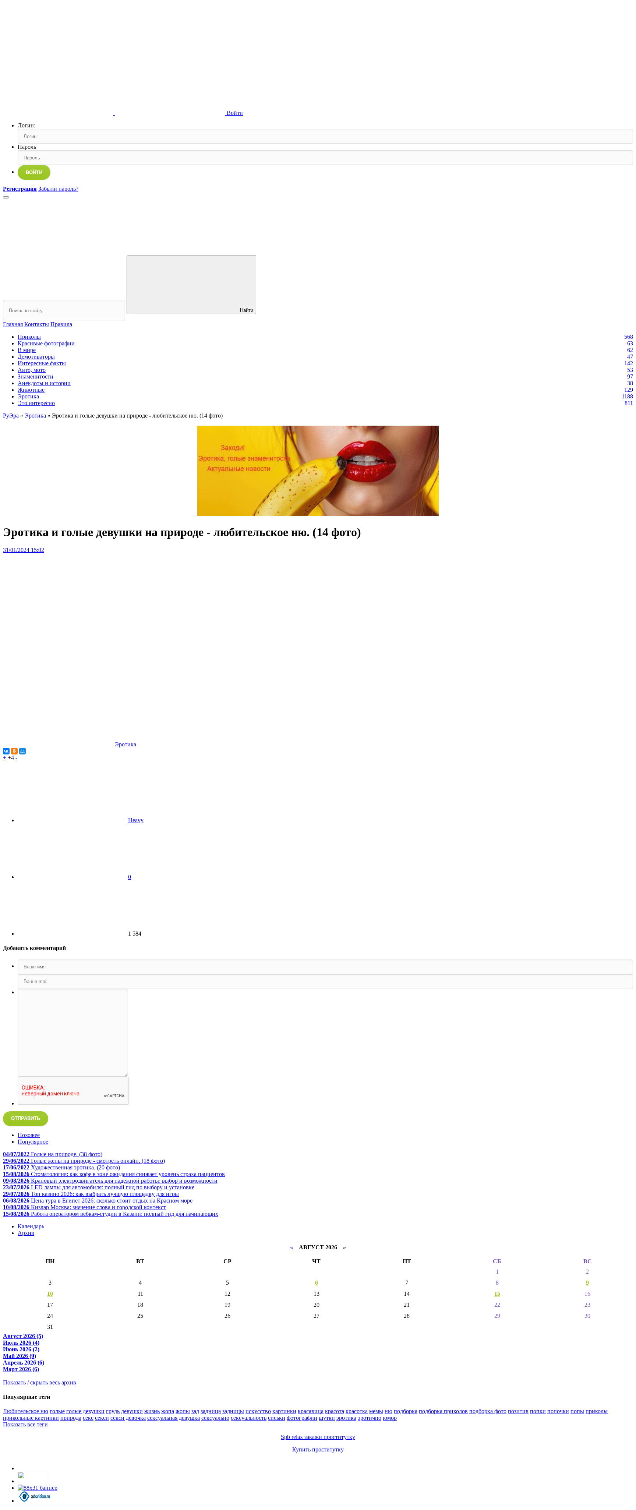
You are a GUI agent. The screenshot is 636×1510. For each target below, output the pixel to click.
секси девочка (128, 1418)
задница (211, 1411)
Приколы (29, 337)
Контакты (36, 324)
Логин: (26, 125)
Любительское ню (25, 1411)
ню (388, 1411)
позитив (518, 1411)
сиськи (276, 1418)
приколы (597, 1411)
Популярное (33, 1141)
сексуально (215, 1418)
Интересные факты (42, 363)
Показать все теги (25, 1424)
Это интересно (36, 403)
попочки (558, 1411)
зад (195, 1411)
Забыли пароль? (58, 189)
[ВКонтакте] (6, 751)
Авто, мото (32, 370)
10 (50, 1294)
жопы (183, 1411)
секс (88, 1418)
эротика (346, 1418)
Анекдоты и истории (44, 383)
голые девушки (85, 1411)
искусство (258, 1411)
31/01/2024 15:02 (23, 550)
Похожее (29, 1135)
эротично (369, 1418)
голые (57, 1411)
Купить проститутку (318, 1449)
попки (538, 1411)
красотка (357, 1411)
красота (334, 1411)
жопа (167, 1411)
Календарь (31, 1226)
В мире (27, 350)
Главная (13, 324)
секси (102, 1418)
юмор (390, 1418)
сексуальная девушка (173, 1418)
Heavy (136, 820)
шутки (327, 1418)
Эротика (28, 396)
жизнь (152, 1411)
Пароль (27, 147)
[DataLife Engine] (58, 56)
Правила (61, 324)
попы (577, 1411)
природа (70, 1418)
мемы (376, 1411)
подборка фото (487, 1411)
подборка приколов (443, 1411)
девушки (132, 1411)
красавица (311, 1411)
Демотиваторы (36, 356)
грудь (113, 1411)
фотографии (302, 1418)
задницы (233, 1411)
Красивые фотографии (46, 343)
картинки (284, 1411)
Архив (26, 1233)
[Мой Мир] (22, 751)
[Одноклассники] (14, 751)
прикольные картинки (31, 1418)
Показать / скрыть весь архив (39, 1382)
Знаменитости (35, 376)
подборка (405, 1411)
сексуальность (248, 1418)
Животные (31, 390)
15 (497, 1294)
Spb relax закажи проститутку (318, 1437)
